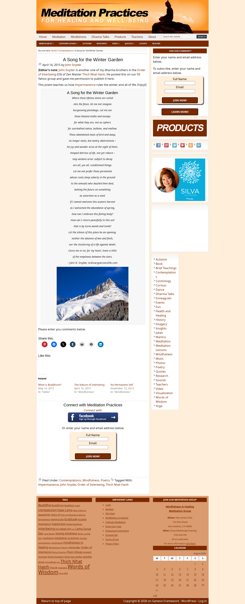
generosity (57, 519)
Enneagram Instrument (117, 530)
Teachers (137, 36)
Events (143, 44)
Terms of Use (112, 539)
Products (120, 36)
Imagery (161, 324)
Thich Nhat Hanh (93, 74)
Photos (160, 363)
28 (187, 585)
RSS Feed (191, 145)
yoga (61, 573)
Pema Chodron (59, 552)
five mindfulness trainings (73, 515)
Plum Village (75, 552)
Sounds (161, 380)
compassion (47, 510)
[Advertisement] (194, 12)
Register (109, 509)
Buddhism (57, 505)
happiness (58, 524)
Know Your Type (113, 526)
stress (41, 562)
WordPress (188, 601)
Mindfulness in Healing (116, 517)
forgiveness (44, 519)
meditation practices (66, 538)
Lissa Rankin (49, 533)
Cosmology (163, 281)
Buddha (44, 505)
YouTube (182, 145)
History (161, 320)
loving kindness (66, 533)
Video (159, 389)
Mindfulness (78, 36)
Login (108, 505)
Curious (161, 285)
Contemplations (70, 480)
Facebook (158, 145)
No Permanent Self (121, 384)
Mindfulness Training (58, 547)
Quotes (161, 371)
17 (157, 579)
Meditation (58, 36)
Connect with (93, 410)
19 (172, 579)
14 (187, 574)
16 (203, 574)
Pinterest (166, 145)
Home (43, 36)
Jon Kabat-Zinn (63, 529)
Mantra (161, 337)
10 (157, 574)
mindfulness (57, 543)
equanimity (44, 514)
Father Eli (55, 514)
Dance (160, 290)
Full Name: (93, 435)
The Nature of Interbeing (89, 384)
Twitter (174, 145)
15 (195, 574)
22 (195, 579)
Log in (203, 601)
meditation (48, 538)
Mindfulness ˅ (46, 44)
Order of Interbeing (90, 485)
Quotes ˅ (129, 44)
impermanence (85, 85)
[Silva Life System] (180, 201)
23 (203, 579)
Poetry (105, 480)
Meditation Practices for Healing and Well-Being (77, 12)
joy (73, 529)
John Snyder (73, 65)
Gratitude (70, 519)
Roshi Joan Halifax (73, 556)
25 (164, 585)
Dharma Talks (100, 36)
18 (164, 579)
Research (102, 44)
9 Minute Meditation (115, 522)
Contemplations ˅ (68, 44)
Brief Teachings (166, 268)
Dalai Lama (64, 510)
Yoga (159, 406)
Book (159, 264)
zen (66, 573)
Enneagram (163, 298)
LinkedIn (199, 145)
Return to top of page (56, 601)
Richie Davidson (56, 556)
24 (157, 585)
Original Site (111, 535)
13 (180, 574)
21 (187, 579)
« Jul (155, 595)
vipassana (62, 567)
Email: (93, 443)
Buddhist (69, 505)
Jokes (159, 333)
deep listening (79, 510)
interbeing (46, 528)
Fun (158, 307)
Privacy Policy (112, 543)
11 (164, 574)
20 (180, 579)
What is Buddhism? (49, 384)
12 (172, 574)
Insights (161, 328)
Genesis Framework (165, 601)
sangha (87, 556)
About (152, 36)
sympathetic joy (52, 562)
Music (160, 359)
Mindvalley (75, 547)
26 (172, 585)
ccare (77, 505)
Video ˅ (115, 44)
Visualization (164, 393)
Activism (87, 44)
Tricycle (53, 567)
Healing (156, 44)
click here (190, 543)
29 (195, 585)
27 (180, 585)
